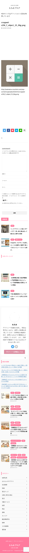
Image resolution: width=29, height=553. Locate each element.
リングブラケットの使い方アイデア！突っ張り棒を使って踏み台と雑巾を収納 (18, 231)
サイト (3, 187)
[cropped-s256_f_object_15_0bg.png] (16, 130)
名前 (3, 174)
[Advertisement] (14, 44)
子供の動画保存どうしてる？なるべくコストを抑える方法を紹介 (18, 296)
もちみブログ (15, 8)
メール (4, 180)
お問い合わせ (9, 541)
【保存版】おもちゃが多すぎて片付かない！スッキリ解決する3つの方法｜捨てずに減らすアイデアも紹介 (14, 386)
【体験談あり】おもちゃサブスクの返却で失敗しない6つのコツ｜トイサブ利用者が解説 (14, 375)
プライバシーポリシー (18, 541)
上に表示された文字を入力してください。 (12, 203)
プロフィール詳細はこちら (14, 352)
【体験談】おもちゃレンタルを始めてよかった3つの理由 (14, 380)
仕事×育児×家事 (14, 547)
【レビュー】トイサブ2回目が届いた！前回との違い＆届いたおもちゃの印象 (14, 371)
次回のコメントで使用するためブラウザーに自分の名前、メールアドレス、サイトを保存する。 (14, 195)
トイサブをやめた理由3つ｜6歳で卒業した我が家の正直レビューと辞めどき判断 (14, 366)
